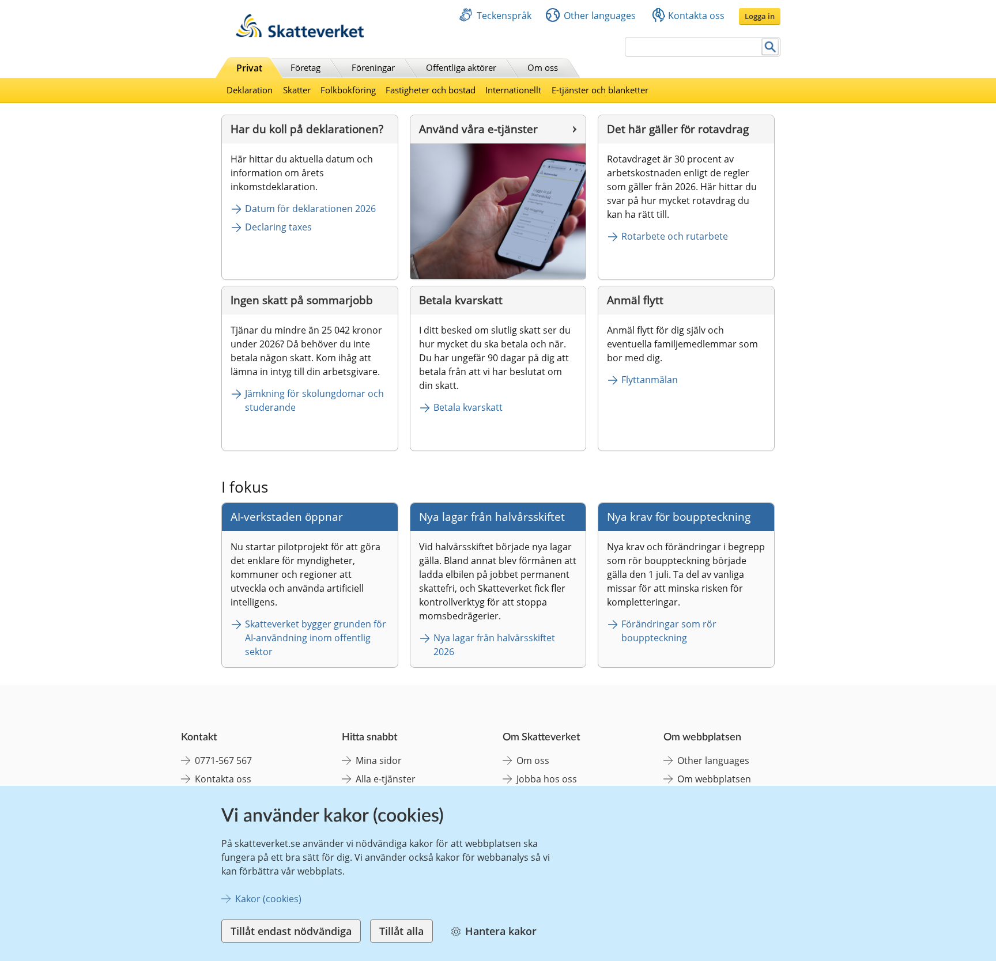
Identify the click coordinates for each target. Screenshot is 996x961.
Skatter (297, 90)
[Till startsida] (300, 34)
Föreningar (373, 67)
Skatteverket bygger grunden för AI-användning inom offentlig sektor (316, 638)
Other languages (600, 15)
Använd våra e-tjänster (478, 129)
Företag (305, 67)
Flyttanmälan (649, 379)
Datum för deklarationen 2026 (310, 208)
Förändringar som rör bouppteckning (670, 631)
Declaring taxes (278, 227)
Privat (249, 68)
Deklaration (250, 90)
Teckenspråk (504, 15)
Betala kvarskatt (468, 407)
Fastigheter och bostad (431, 90)
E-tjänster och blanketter (600, 90)
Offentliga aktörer (461, 67)
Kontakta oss (696, 15)
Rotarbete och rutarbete (674, 236)
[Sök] (770, 46)
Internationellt (513, 90)
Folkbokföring (348, 90)
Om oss (542, 67)
